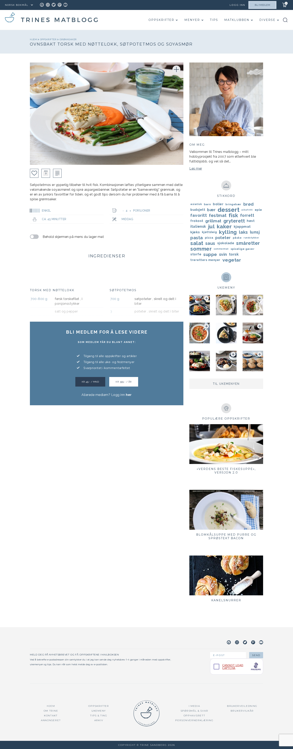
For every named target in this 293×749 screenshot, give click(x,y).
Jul (211, 226)
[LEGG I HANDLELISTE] (57, 173)
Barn (207, 204)
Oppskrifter (161, 20)
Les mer (195, 168)
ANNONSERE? (51, 720)
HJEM (51, 705)
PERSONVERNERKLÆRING (194, 720)
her (129, 395)
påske (237, 237)
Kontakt (51, 715)
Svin (223, 254)
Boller (218, 204)
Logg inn (237, 4)
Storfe (195, 254)
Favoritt (198, 215)
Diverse (267, 20)
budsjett (197, 210)
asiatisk (196, 204)
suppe (210, 254)
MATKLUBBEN (236, 20)
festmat (218, 215)
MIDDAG (127, 219)
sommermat (221, 249)
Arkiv (98, 720)
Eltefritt (247, 209)
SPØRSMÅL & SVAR (194, 710)
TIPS (214, 20)
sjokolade (225, 243)
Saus (210, 243)
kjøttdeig (209, 232)
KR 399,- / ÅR (124, 381)
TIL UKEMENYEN (226, 383)
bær (211, 209)
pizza (209, 237)
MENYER (192, 20)
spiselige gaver (243, 248)
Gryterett (234, 221)
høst (251, 221)
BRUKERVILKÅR (242, 710)
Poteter (223, 237)
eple (258, 210)
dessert (229, 210)
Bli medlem (262, 5)
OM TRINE (51, 710)
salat (196, 243)
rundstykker (251, 237)
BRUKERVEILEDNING (242, 705)
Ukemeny (98, 710)
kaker (224, 226)
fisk (233, 215)
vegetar (231, 260)
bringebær (233, 204)
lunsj (255, 231)
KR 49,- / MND (90, 381)
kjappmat (242, 227)
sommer (201, 249)
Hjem (34, 39)
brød (248, 204)
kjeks (195, 232)
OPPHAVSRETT (194, 715)
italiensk (198, 226)
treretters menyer (205, 260)
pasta (196, 237)
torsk (234, 254)
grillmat (213, 221)
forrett (247, 215)
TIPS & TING (98, 715)
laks (243, 232)
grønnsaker (68, 39)
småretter (248, 243)
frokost (196, 221)
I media (194, 705)
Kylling (228, 232)
